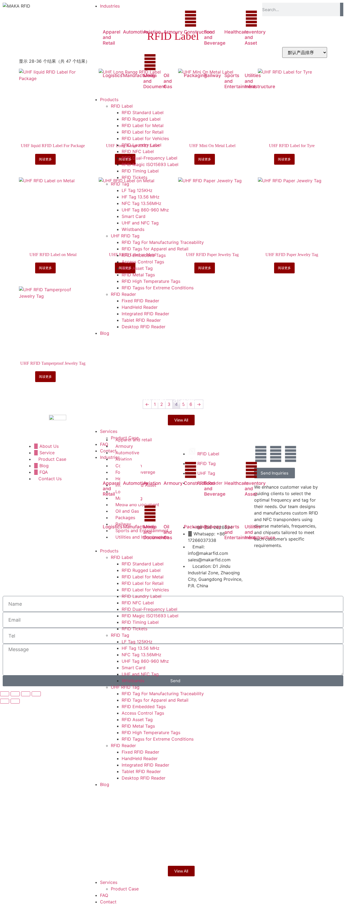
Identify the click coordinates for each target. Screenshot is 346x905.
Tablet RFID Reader (141, 771)
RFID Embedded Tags (144, 706)
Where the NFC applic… (156, 399)
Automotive (135, 32)
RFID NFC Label (138, 602)
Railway (212, 75)
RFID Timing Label (140, 622)
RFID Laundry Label (141, 596)
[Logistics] (109, 62)
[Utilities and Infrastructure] (251, 62)
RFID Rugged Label (141, 570)
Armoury (173, 32)
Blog (127, 342)
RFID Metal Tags (138, 726)
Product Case (125, 888)
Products (109, 550)
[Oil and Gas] (170, 62)
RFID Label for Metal (143, 576)
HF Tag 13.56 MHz (140, 648)
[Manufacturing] (130, 62)
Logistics (112, 75)
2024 (115, 342)
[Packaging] (190, 62)
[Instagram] (290, 454)
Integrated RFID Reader (145, 765)
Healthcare (236, 32)
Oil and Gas (168, 81)
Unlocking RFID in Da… (154, 352)
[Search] (341, 9)
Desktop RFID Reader (143, 778)
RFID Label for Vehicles (145, 589)
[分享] (25, 693)
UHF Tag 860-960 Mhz (145, 661)
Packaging (195, 75)
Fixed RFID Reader (140, 752)
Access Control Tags (143, 713)
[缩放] (4, 693)
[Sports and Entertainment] (231, 62)
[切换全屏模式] (15, 693)
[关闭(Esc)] (36, 693)
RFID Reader (123, 745)
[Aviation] (150, 18)
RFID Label (122, 557)
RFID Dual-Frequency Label (149, 609)
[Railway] (211, 62)
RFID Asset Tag (137, 719)
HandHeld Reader (140, 758)
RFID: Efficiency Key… (152, 376)
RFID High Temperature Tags (151, 732)
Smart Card (133, 667)
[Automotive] (130, 18)
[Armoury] (170, 18)
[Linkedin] (275, 454)
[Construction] (190, 18)
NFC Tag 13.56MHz (141, 654)
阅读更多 (45, 159)
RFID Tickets (134, 628)
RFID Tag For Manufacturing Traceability (163, 693)
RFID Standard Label (143, 563)
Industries (110, 457)
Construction (198, 32)
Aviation (152, 32)
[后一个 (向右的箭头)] (15, 701)
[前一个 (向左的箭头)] (4, 701)
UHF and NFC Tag (140, 674)
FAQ (104, 895)
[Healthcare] (231, 18)
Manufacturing (139, 75)
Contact (108, 901)
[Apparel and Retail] (109, 18)
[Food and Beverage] (211, 18)
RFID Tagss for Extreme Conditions (158, 739)
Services (108, 882)
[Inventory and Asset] (251, 18)
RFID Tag (120, 635)
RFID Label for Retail (143, 583)
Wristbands (133, 680)
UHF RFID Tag (125, 687)
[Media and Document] (150, 62)
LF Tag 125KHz (137, 641)
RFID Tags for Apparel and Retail (155, 700)
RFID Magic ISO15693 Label (150, 615)
